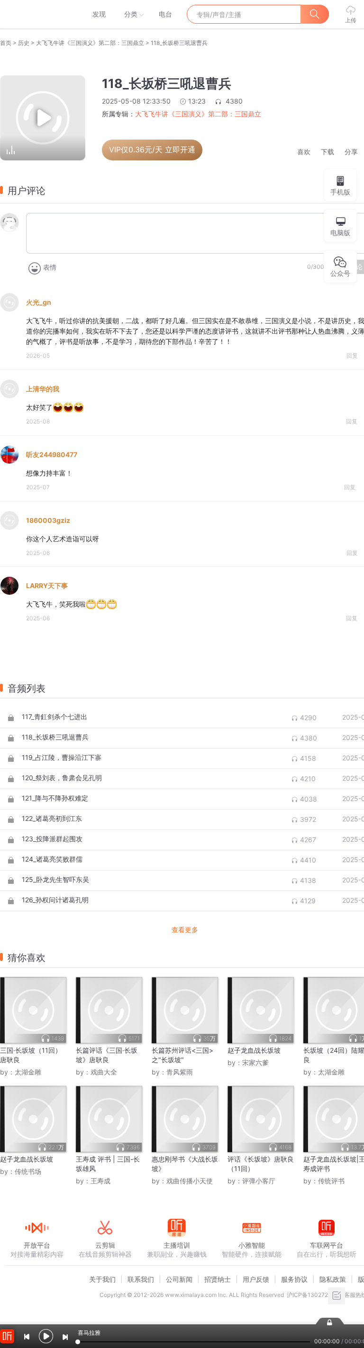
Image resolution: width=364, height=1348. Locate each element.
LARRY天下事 (47, 585)
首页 (5, 42)
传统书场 (28, 1171)
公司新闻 (179, 1279)
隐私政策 (332, 1279)
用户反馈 (256, 1279)
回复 (352, 355)
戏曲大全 (104, 1072)
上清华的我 (42, 389)
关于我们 (102, 1279)
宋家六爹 (255, 1062)
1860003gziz (48, 520)
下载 (327, 152)
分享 (351, 152)
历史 (23, 42)
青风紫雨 (179, 1072)
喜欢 (303, 152)
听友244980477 (51, 454)
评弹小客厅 (258, 1181)
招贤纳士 (217, 1279)
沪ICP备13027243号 (314, 1294)
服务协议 (294, 1279)
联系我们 (140, 1279)
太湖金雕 (28, 1072)
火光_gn (38, 302)
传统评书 (331, 1181)
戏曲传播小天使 (189, 1181)
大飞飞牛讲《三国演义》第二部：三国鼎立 (90, 42)
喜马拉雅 (36, 14)
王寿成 (100, 1181)
